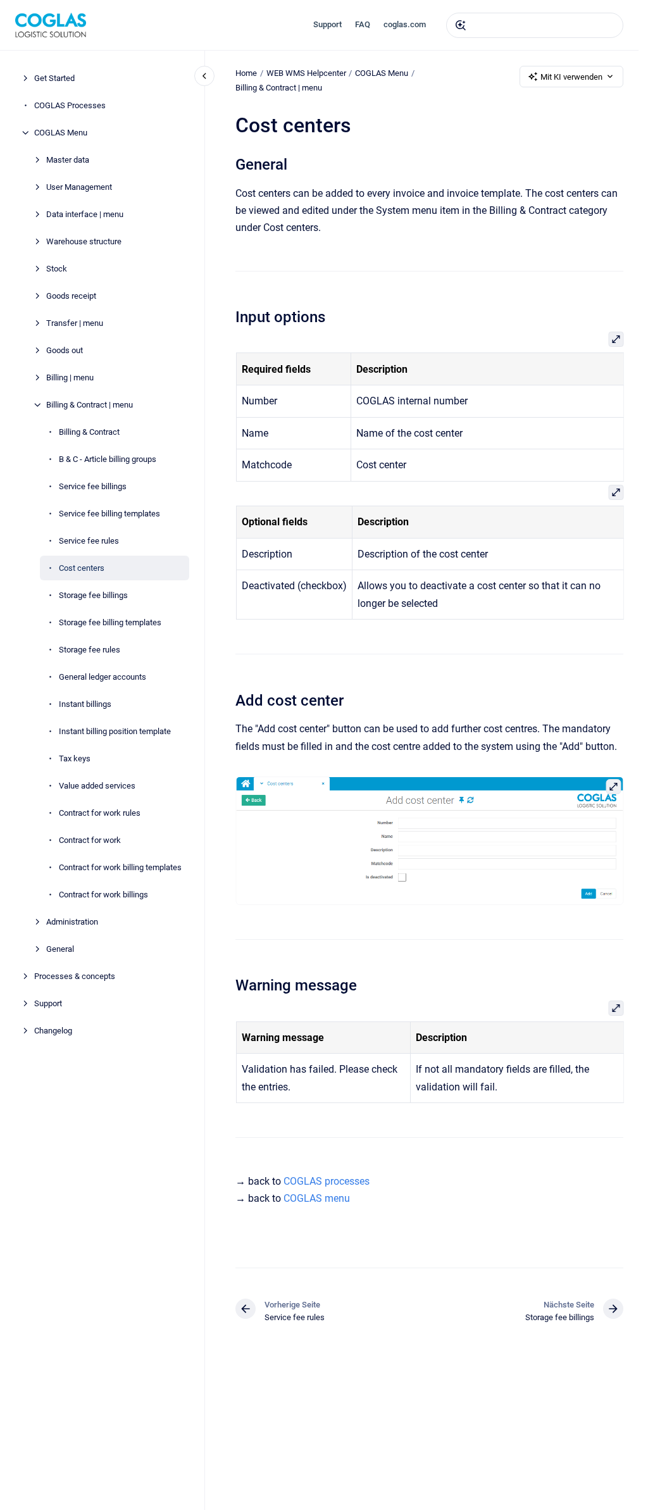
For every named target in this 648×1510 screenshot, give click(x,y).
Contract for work (90, 840)
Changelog (53, 1030)
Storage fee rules (89, 649)
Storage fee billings (93, 595)
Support (327, 24)
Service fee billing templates (109, 513)
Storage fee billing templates (110, 622)
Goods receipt (71, 296)
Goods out (64, 350)
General (60, 949)
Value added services (97, 785)
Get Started (54, 78)
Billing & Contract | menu (89, 404)
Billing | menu (70, 377)
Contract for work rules (99, 813)
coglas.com (404, 24)
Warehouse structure (84, 241)
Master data (67, 160)
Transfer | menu (74, 323)
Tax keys (74, 758)
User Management (79, 187)
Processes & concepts (74, 976)
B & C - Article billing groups (107, 459)
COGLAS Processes (70, 105)
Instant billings (85, 704)
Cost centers (81, 568)
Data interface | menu (84, 214)
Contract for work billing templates (120, 867)
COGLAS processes (327, 1181)
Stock (56, 268)
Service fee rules (89, 541)
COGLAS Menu (60, 132)
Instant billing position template (115, 731)
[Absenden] (461, 25)
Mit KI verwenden (571, 77)
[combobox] (535, 25)
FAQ (362, 24)
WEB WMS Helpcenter (306, 73)
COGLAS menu (317, 1198)
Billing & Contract (89, 432)
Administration (72, 922)
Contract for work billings (103, 894)
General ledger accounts (102, 677)
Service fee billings (93, 486)
